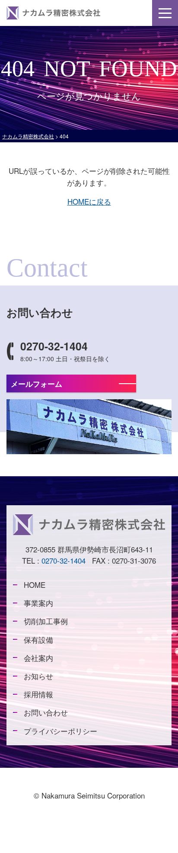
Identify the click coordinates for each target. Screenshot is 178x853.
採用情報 (38, 694)
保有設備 (38, 639)
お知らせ (38, 675)
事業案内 (38, 603)
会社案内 (38, 657)
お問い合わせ (46, 712)
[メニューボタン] (165, 13)
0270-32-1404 (63, 560)
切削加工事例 (46, 621)
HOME (34, 584)
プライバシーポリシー (60, 730)
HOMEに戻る (89, 201)
